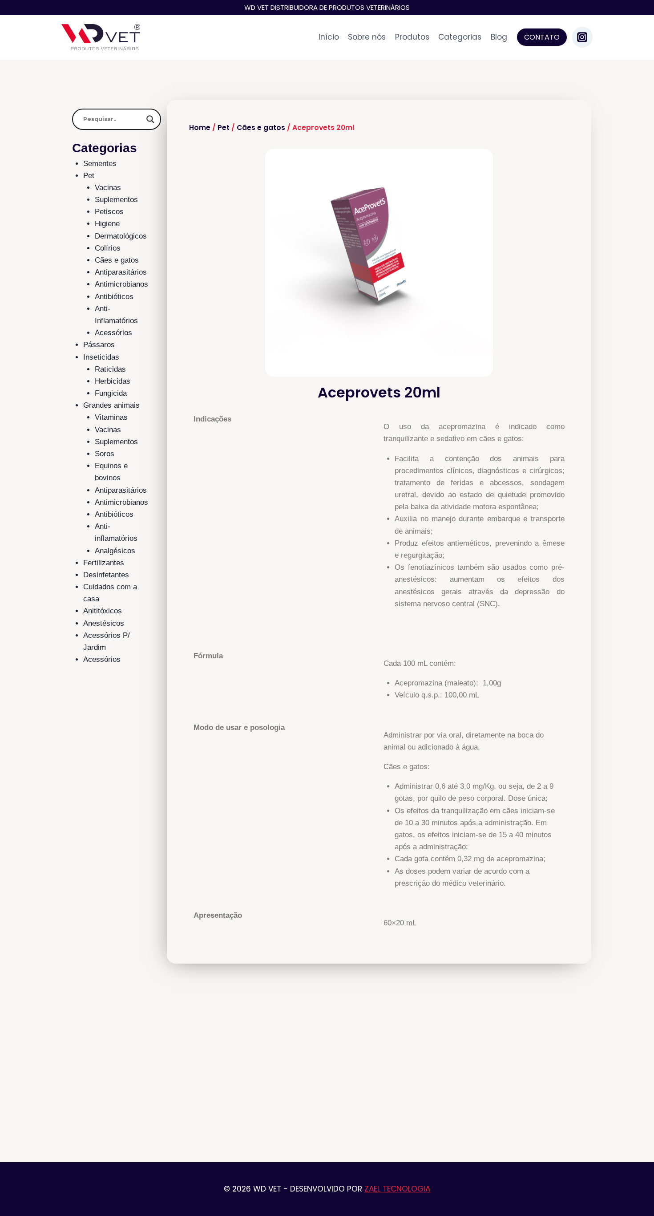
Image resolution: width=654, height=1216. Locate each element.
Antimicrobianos (121, 284)
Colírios (108, 248)
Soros (104, 454)
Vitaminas (111, 417)
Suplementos (116, 199)
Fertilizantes (103, 563)
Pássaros (99, 344)
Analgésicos (115, 551)
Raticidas (110, 369)
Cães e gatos (117, 260)
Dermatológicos (121, 236)
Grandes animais (111, 405)
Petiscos (109, 211)
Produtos (412, 37)
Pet (88, 175)
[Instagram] (582, 37)
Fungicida (111, 393)
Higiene (107, 223)
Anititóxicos (102, 611)
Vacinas (108, 187)
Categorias (459, 37)
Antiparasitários (121, 272)
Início (329, 37)
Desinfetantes (106, 575)
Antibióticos (114, 296)
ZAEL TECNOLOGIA (397, 1189)
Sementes (100, 163)
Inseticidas (101, 357)
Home (199, 127)
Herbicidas (112, 381)
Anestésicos (103, 623)
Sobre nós (367, 37)
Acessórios (113, 332)
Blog (499, 37)
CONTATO (542, 37)
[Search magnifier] (150, 119)
